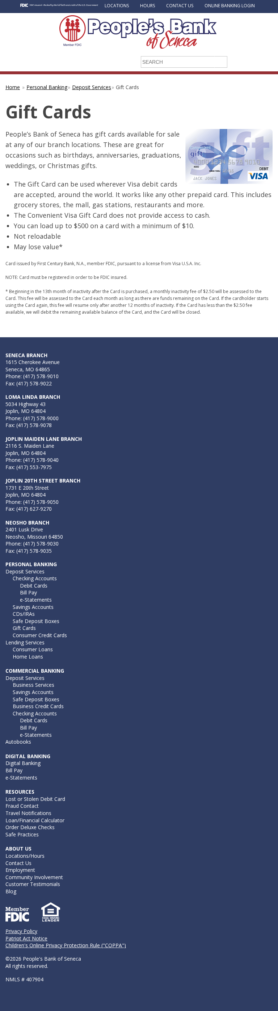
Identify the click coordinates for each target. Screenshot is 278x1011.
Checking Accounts (35, 578)
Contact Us (179, 6)
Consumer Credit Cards (40, 635)
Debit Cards (33, 585)
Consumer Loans (33, 649)
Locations (117, 6)
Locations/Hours (25, 855)
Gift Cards (24, 627)
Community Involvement (34, 877)
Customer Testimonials (32, 884)
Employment (20, 869)
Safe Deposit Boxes (36, 621)
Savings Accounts (33, 606)
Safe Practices (22, 834)
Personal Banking (46, 87)
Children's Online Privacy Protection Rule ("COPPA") (65, 945)
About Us (18, 848)
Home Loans (28, 656)
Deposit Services (91, 87)
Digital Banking (23, 763)
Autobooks (18, 741)
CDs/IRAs (24, 613)
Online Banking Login (230, 6)
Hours (147, 6)
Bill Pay (28, 592)
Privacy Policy (21, 931)
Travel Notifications (28, 813)
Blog (10, 891)
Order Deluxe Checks (30, 827)
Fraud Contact (22, 805)
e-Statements (36, 599)
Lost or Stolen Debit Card (35, 798)
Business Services (33, 684)
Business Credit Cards (38, 706)
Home (12, 87)
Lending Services (25, 642)
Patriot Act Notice (26, 938)
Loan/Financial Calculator (34, 820)
